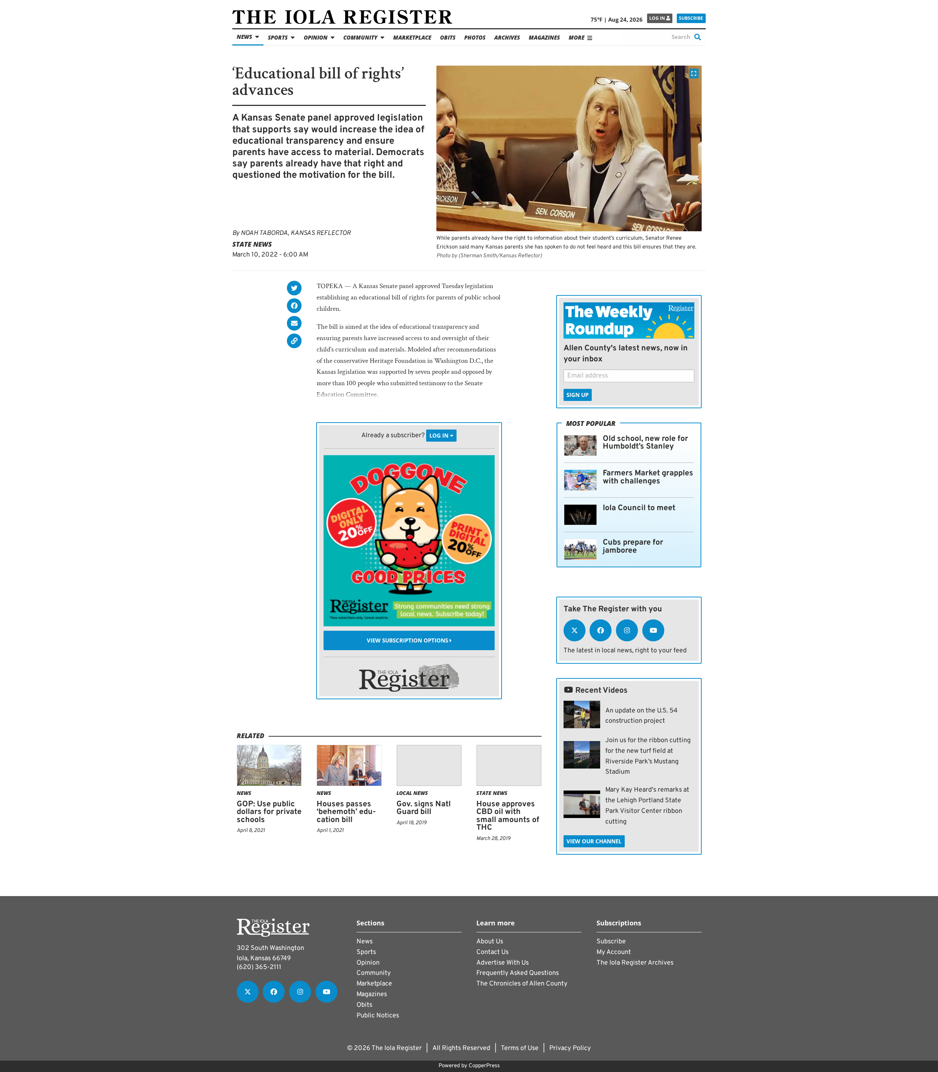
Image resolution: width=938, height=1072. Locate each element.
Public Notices (378, 1016)
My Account (614, 952)
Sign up (577, 394)
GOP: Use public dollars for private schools (269, 812)
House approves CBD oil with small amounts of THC (507, 816)
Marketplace (412, 37)
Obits (447, 37)
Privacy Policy (570, 1048)
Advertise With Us (502, 963)
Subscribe (691, 18)
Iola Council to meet (639, 508)
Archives (507, 37)
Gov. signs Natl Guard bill (423, 808)
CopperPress (484, 1065)
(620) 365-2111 (259, 967)
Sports (278, 37)
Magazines (544, 37)
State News (252, 244)
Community (360, 37)
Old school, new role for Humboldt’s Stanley (645, 443)
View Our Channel (593, 841)
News (244, 36)
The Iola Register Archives (635, 963)
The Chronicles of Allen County (522, 984)
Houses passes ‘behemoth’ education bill (346, 812)
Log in (657, 18)
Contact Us (492, 952)
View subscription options (408, 640)
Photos (474, 37)
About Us (489, 941)
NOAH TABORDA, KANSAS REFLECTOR (296, 233)
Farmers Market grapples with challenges (648, 477)
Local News (412, 792)
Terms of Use (520, 1048)
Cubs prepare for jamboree (633, 547)
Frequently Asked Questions (517, 973)
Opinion (316, 37)
